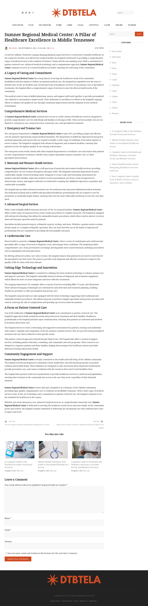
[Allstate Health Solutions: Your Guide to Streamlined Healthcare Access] (53, 449)
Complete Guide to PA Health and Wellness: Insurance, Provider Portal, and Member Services (86, 464)
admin (14, 48)
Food (31, 25)
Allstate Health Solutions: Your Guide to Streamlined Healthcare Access (53, 464)
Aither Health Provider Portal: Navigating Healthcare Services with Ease (124, 167)
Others (115, 107)
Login (107, 25)
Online (119, 25)
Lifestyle (94, 25)
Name (8, 518)
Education (17, 25)
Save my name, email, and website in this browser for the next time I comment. (42, 553)
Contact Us (92, 601)
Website (8, 541)
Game (69, 25)
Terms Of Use (55, 601)
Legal (81, 25)
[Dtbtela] (74, 575)
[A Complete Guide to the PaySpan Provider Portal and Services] (20, 449)
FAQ (75, 601)
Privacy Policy (67, 601)
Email (8, 530)
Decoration (45, 25)
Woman (132, 25)
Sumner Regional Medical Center (47, 54)
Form (59, 25)
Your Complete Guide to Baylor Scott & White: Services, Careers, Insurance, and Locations (124, 179)
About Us (83, 601)
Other (114, 102)
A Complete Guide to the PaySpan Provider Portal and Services (18, 464)
